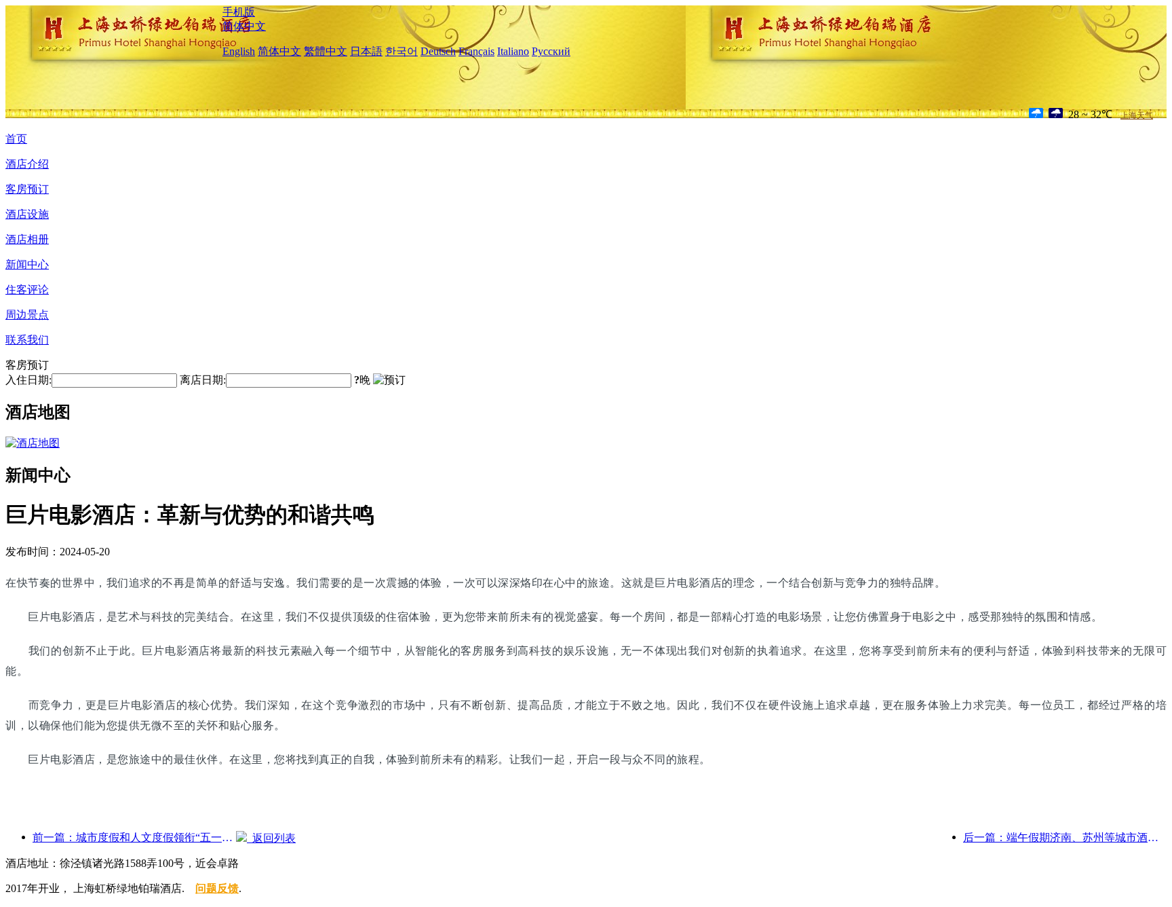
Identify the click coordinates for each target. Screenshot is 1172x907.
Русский (551, 51)
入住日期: (28, 380)
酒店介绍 (27, 164)
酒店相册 (27, 239)
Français (476, 51)
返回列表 (271, 838)
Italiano (513, 51)
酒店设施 (27, 214)
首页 (16, 139)
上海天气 (1136, 115)
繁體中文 (325, 51)
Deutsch (438, 51)
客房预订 (27, 189)
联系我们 (27, 340)
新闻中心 (27, 264)
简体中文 (244, 26)
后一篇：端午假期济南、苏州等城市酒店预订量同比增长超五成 (1065, 837)
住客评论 (27, 289)
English (238, 51)
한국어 (401, 51)
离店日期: (203, 380)
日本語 (366, 51)
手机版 (238, 12)
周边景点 (27, 314)
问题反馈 (217, 888)
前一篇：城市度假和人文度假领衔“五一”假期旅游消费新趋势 (134, 837)
